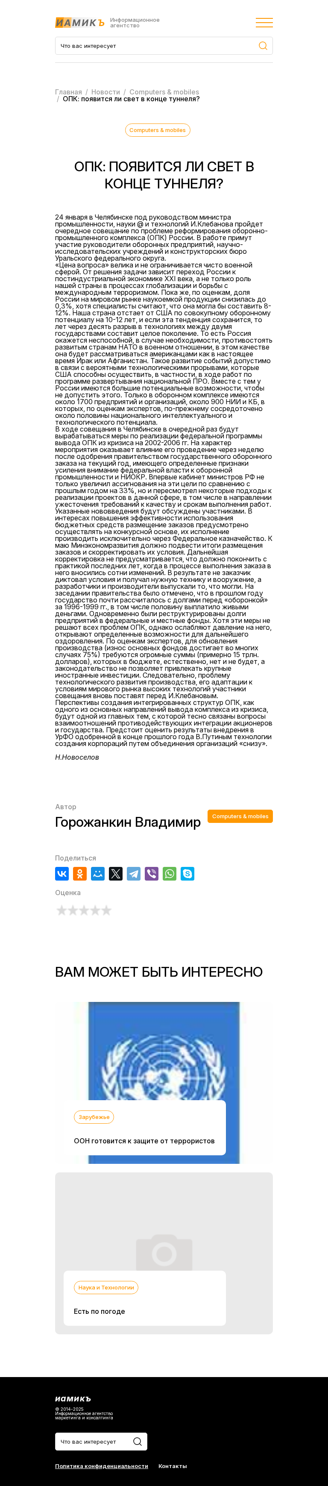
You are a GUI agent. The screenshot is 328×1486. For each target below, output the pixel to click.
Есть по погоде (99, 1311)
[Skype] (187, 874)
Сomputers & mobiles (157, 129)
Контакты (172, 1466)
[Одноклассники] (80, 874)
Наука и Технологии (106, 1287)
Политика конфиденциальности (101, 1466)
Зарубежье (94, 1116)
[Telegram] (134, 874)
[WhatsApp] (169, 874)
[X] (116, 874)
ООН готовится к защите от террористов (144, 1141)
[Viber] (151, 874)
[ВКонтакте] (62, 874)
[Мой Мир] (98, 874)
